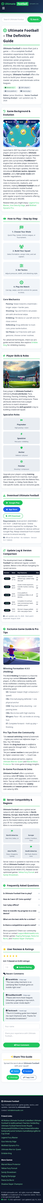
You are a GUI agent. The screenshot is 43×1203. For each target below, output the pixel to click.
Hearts (29, 1128)
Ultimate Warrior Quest (13, 761)
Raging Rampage (23, 936)
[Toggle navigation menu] (3, 8)
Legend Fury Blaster (9, 1137)
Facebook (28, 1071)
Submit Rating (25, 967)
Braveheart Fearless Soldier (24, 1123)
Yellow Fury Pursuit (26, 872)
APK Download (14, 516)
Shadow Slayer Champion (23, 938)
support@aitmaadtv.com (28, 933)
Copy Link (29, 1077)
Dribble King (6, 1153)
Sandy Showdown (10, 875)
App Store (13, 509)
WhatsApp (14, 1077)
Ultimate (21, 3)
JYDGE (12, 1128)
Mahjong (31, 1131)
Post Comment (22, 1045)
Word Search (20, 1128)
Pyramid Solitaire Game (18, 1131)
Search (35, 19)
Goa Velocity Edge (17, 205)
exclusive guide (32, 485)
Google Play (14, 503)
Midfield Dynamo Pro (10, 1145)
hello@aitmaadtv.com (15, 1110)
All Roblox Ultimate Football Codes (15, 1120)
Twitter (16, 1071)
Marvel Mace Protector (11, 1164)
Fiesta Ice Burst (7, 1180)
